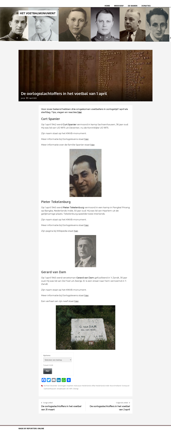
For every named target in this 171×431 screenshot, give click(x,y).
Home (107, 5)
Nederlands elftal (88, 385)
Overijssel (125, 385)
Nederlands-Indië (102, 385)
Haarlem (70, 385)
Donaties (146, 5)
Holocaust (77, 385)
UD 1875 (69, 388)
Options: (47, 355)
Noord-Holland (115, 385)
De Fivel (47, 385)
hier (86, 139)
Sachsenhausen (50, 388)
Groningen (62, 385)
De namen (132, 5)
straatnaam (61, 388)
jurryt (23, 98)
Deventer (53, 385)
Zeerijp (75, 388)
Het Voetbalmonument (38, 13)
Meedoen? (119, 5)
